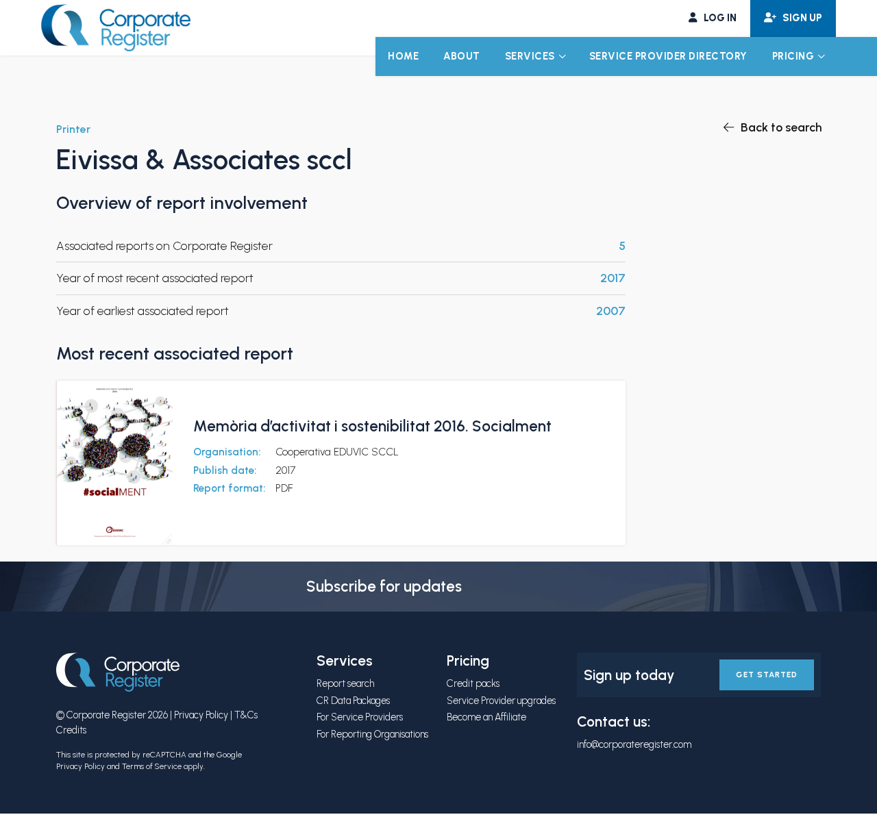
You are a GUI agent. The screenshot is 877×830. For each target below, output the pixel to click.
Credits (71, 730)
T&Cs (246, 715)
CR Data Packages (353, 700)
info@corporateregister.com (634, 744)
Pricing (793, 56)
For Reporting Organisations (372, 734)
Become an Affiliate (486, 717)
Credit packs (473, 683)
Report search (345, 683)
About (461, 56)
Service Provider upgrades (501, 700)
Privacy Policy (201, 715)
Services (530, 56)
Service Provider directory (668, 56)
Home (403, 56)
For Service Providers (360, 717)
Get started (767, 674)
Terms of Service (152, 766)
